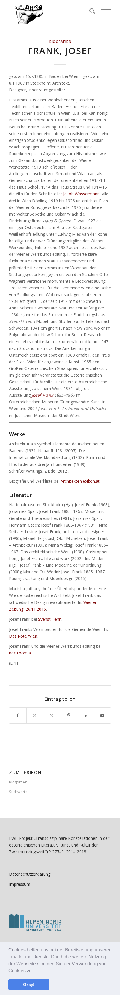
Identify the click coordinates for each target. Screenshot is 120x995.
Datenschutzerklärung (29, 874)
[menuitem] (89, 12)
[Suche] (89, 12)
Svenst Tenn (49, 619)
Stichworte (18, 791)
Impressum (19, 884)
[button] (35, 971)
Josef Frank (42, 395)
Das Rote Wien (23, 636)
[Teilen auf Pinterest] (68, 715)
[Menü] (103, 12)
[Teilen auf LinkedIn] (85, 715)
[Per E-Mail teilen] (102, 715)
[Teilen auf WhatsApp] (51, 715)
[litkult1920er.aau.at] (50, 12)
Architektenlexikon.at (80, 481)
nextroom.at (20, 653)
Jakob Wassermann (81, 193)
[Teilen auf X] (35, 715)
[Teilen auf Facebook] (17, 715)
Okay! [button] (29, 984)
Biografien (60, 41)
